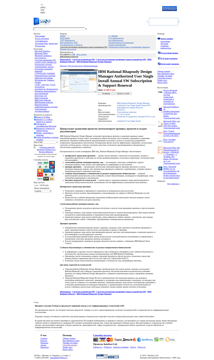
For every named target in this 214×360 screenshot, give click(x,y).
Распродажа (40, 46)
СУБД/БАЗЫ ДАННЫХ (45, 73)
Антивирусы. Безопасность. (46, 89)
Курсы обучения (42, 39)
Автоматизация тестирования (121, 43)
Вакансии (44, 347)
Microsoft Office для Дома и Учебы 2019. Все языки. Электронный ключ (171, 124)
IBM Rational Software (44, 102)
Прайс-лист (162, 80)
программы (165, 41)
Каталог (43, 341)
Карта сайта (162, 82)
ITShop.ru (108, 347)
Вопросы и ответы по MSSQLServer (45, 129)
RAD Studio (65, 38)
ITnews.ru (141, 347)
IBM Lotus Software (43, 100)
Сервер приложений (117, 45)
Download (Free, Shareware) (46, 43)
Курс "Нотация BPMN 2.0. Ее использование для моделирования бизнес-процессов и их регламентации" (171, 172)
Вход (178, 29)
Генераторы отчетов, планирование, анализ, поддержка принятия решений (44, 68)
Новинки (44, 343)
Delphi (62, 36)
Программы (40, 36)
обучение (164, 44)
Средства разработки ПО (45, 60)
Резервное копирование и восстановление (45, 92)
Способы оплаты (164, 78)
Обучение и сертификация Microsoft (46, 125)
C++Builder (113, 36)
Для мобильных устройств (71, 45)
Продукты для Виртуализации (41, 97)
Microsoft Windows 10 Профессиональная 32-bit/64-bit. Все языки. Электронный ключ (171, 112)
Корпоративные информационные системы (46, 106)
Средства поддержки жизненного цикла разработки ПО (83, 47)
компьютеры (165, 48)
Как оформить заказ (165, 74)
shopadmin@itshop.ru (138, 9)
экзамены (164, 46)
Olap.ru (133, 347)
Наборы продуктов (68, 49)
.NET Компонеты (67, 40)
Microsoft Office (41, 53)
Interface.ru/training (121, 347)
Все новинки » (173, 184)
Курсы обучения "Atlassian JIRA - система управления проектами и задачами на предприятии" (170, 97)
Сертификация (41, 41)
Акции (43, 345)
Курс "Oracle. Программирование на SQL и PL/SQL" (171, 133)
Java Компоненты (115, 40)
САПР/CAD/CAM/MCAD (45, 62)
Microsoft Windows (42, 51)
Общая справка (163, 71)
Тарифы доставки (164, 76)
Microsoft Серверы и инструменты (43, 57)
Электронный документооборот (42, 110)
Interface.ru (97, 347)
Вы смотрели (91, 29)
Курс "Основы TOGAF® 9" (169, 140)
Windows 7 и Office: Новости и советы (44, 120)
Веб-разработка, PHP (69, 43)
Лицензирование (90, 66)
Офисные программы (44, 78)
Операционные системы (45, 76)
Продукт (63, 66)
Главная (43, 338)
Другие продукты (75, 66)
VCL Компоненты (116, 38)
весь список (81, 54)
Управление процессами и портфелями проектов (129, 47)
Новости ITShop (43, 117)
